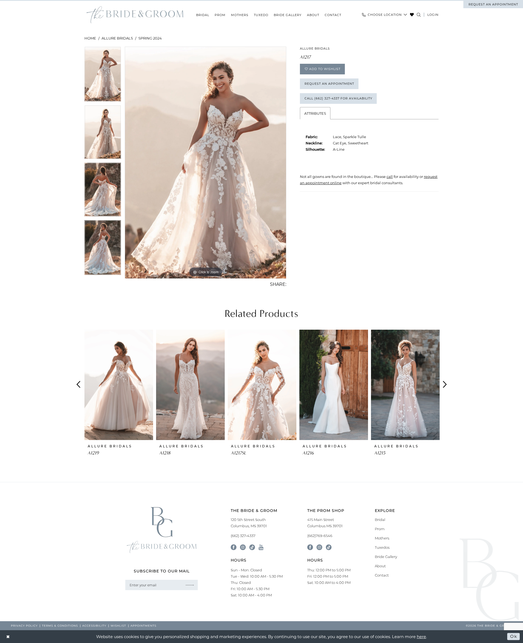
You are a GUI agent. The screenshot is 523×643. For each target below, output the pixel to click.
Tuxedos (382, 547)
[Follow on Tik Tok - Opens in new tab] (329, 547)
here (421, 636)
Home (90, 38)
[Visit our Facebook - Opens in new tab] (233, 547)
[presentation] (118, 385)
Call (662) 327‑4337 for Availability (338, 98)
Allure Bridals (117, 38)
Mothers (382, 538)
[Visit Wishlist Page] (412, 14)
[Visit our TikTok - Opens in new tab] (252, 547)
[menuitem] (493, 4)
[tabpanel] (102, 76)
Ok (513, 636)
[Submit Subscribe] (189, 585)
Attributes (315, 113)
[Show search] (418, 14)
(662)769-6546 (319, 535)
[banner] (134, 14)
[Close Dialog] (8, 636)
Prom (380, 529)
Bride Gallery (386, 556)
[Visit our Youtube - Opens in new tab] (261, 547)
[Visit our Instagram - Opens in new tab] (243, 547)
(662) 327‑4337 (243, 535)
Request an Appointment (329, 84)
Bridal (380, 519)
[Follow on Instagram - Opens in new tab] (319, 547)
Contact (382, 575)
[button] (433, 14)
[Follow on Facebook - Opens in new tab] (310, 547)
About (380, 566)
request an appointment (493, 4)
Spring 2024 (150, 38)
